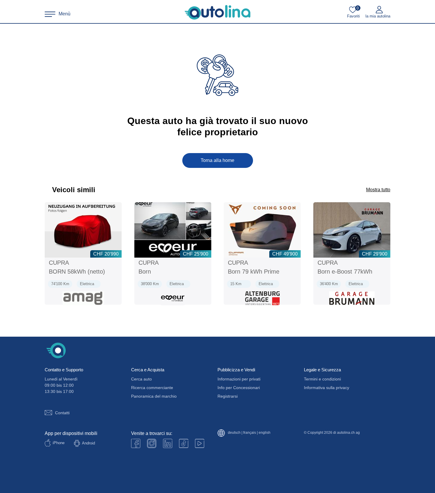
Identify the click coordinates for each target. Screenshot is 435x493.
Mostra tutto (378, 189)
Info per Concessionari (239, 387)
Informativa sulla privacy (326, 387)
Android (88, 443)
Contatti (62, 412)
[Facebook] (135, 443)
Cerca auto (141, 379)
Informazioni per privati (239, 379)
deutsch (234, 433)
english (264, 433)
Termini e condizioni (322, 379)
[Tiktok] (183, 443)
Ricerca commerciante (152, 387)
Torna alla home (217, 160)
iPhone (59, 443)
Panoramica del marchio (154, 396)
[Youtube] (151, 443)
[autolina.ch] (217, 12)
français (249, 433)
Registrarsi (228, 396)
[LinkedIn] (167, 443)
